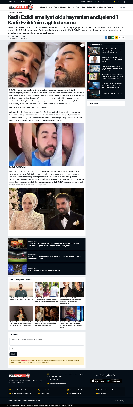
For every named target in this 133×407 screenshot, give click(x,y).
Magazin (102, 7)
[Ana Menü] (124, 7)
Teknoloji (110, 7)
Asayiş (56, 7)
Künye (15, 400)
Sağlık (89, 7)
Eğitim (95, 7)
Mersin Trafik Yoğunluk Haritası (107, 390)
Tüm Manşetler (45, 393)
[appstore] (98, 381)
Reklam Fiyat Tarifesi (34, 400)
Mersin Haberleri (46, 7)
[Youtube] (107, 375)
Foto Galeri (14, 2)
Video (24, 2)
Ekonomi (71, 7)
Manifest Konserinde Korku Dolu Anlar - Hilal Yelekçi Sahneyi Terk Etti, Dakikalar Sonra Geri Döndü (20, 323)
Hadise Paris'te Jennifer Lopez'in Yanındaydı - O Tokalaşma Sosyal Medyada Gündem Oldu (46, 323)
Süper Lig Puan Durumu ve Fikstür (21, 393)
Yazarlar (33, 2)
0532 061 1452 (54, 379)
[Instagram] (104, 375)
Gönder (13, 354)
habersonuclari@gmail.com (58, 383)
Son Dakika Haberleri (75, 393)
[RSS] (114, 375)
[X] (101, 375)
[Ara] (121, 7)
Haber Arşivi (102, 393)
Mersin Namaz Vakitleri (76, 390)
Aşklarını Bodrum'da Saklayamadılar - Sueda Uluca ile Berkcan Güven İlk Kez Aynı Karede (47, 299)
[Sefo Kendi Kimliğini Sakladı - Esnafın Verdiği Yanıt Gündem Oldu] (21, 289)
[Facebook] (97, 375)
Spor (84, 7)
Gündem (63, 7)
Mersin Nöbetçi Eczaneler (19, 390)
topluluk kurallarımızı (26, 360)
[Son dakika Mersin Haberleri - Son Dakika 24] (21, 7)
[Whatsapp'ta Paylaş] (112, 37)
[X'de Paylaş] (109, 37)
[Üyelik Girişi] (123, 2)
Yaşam (78, 7)
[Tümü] (123, 103)
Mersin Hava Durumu (47, 390)
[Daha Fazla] (116, 37)
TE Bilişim (122, 401)
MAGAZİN (19, 12)
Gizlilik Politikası (22, 400)
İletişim (10, 400)
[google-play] (114, 381)
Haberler (11, 12)
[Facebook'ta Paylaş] (106, 37)
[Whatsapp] (110, 375)
